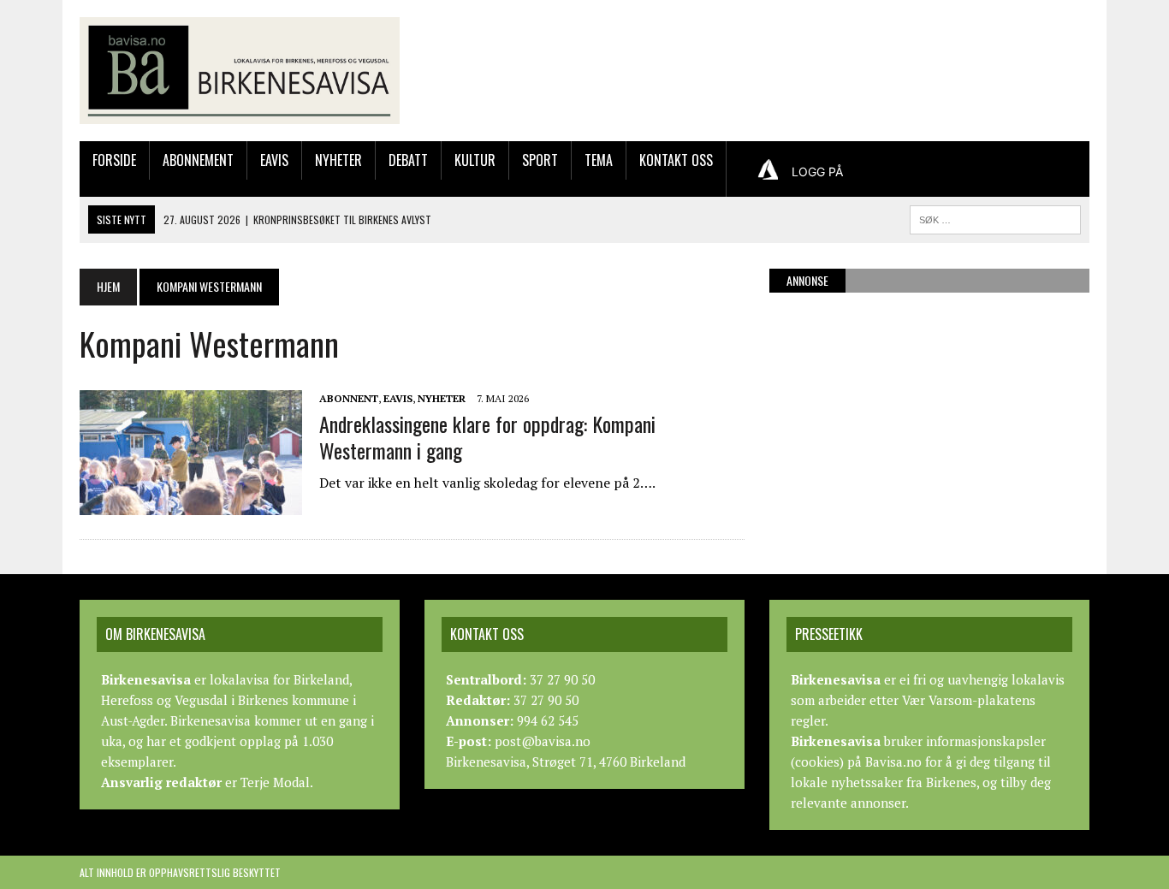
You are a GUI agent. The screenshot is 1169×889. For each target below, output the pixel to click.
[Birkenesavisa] (240, 70)
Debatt (408, 160)
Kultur (474, 160)
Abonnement (198, 160)
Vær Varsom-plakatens (968, 699)
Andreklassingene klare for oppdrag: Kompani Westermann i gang (487, 436)
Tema (598, 160)
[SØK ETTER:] (995, 217)
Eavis (274, 160)
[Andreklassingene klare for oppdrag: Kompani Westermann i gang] (191, 503)
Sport (540, 160)
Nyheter (338, 160)
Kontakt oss (676, 160)
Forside (114, 160)
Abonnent (348, 398)
